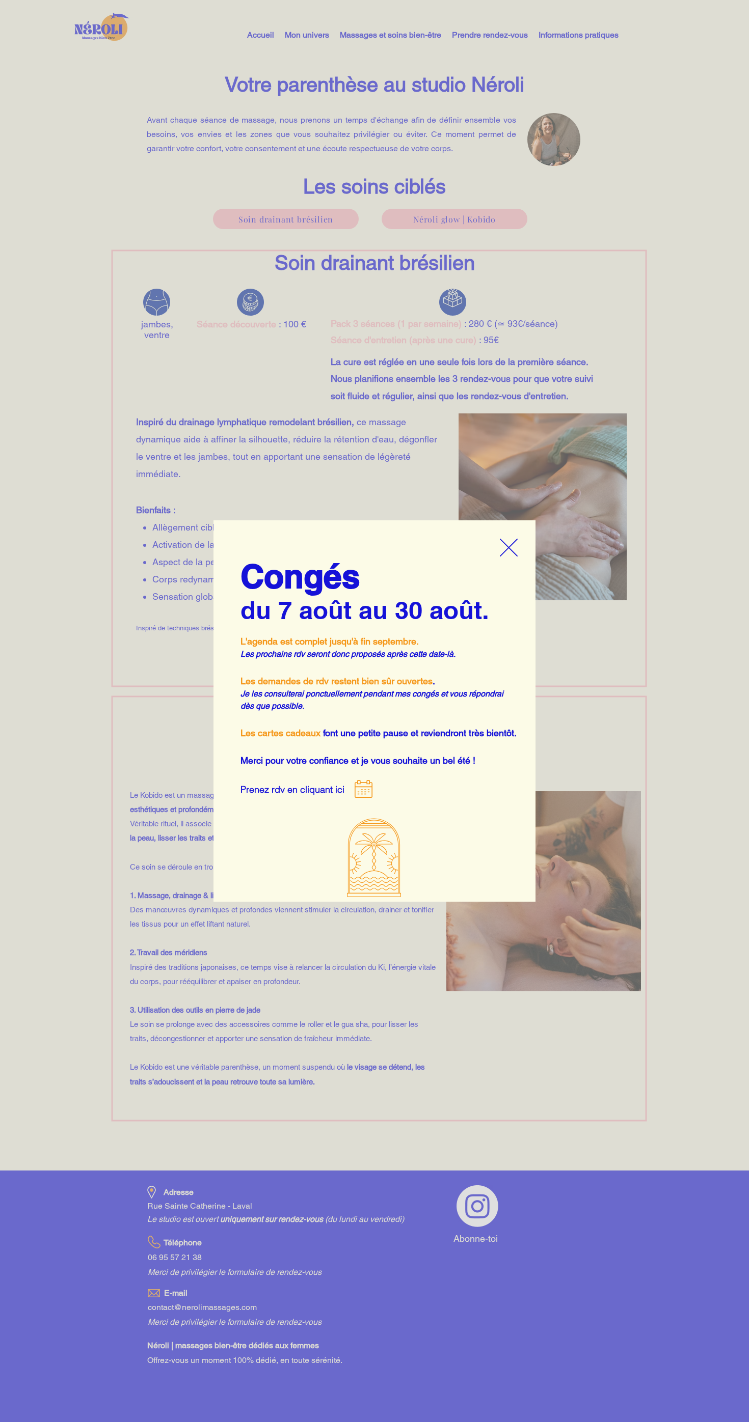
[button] (509, 547)
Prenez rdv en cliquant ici (292, 789)
